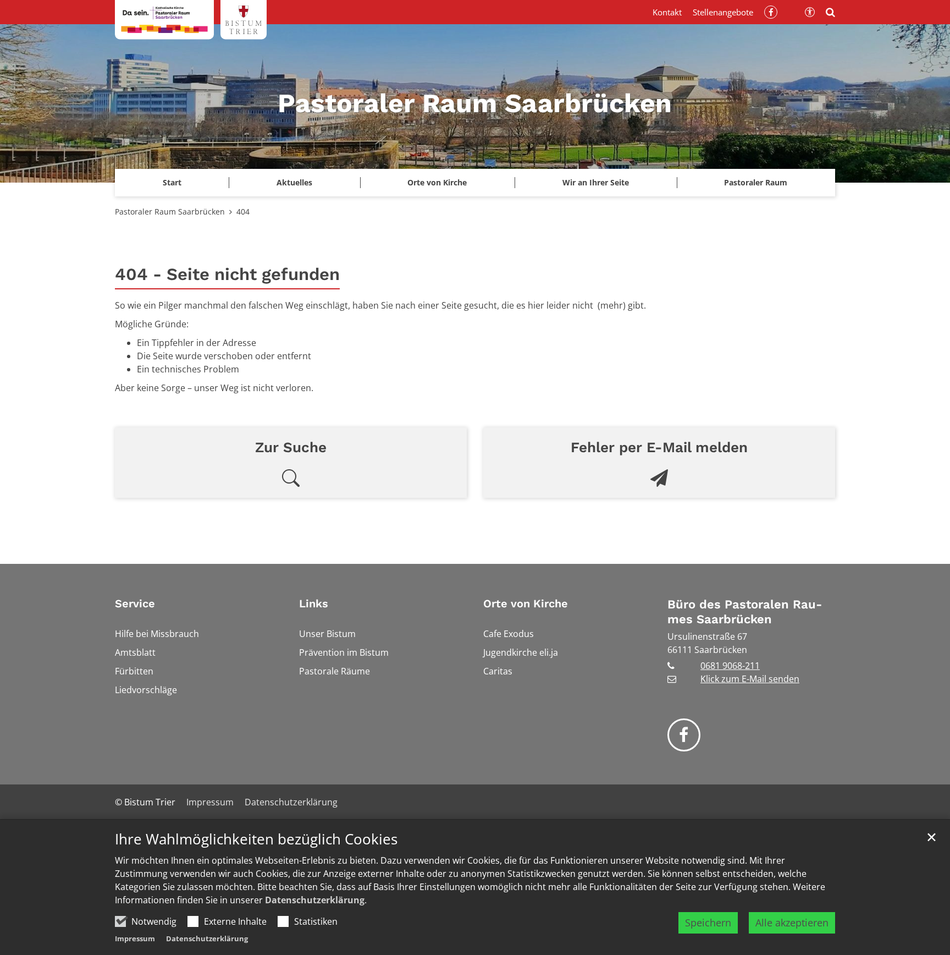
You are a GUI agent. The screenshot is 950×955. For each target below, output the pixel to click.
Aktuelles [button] (294, 182)
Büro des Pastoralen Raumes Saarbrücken (744, 612)
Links (313, 603)
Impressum (135, 938)
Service (135, 603)
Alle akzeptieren (792, 922)
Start (172, 182)
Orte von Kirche (525, 603)
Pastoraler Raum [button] (755, 182)
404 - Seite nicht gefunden (227, 274)
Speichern (708, 922)
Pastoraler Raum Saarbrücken (170, 211)
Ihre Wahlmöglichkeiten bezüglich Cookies (256, 839)
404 (243, 211)
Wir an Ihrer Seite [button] (595, 182)
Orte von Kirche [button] (437, 182)
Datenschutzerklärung (314, 900)
